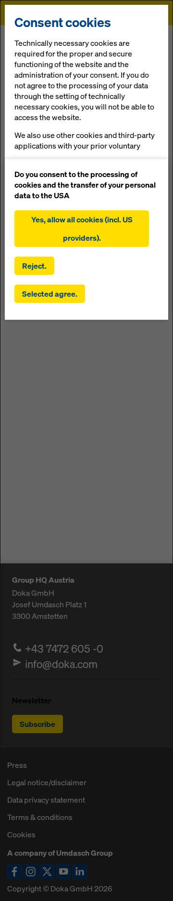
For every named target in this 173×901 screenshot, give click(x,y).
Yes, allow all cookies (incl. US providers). (82, 228)
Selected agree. (49, 293)
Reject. (34, 265)
